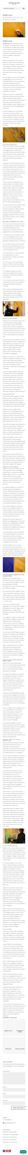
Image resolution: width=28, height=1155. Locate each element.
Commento (6, 1071)
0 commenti (13, 19)
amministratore (8, 17)
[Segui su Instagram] (7, 1151)
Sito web (5, 1100)
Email (5, 1093)
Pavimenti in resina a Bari (10, 1132)
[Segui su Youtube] (10, 1151)
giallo (5, 468)
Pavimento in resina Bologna (10, 1134)
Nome (5, 1087)
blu (11, 253)
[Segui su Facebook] (4, 1151)
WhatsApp (23, 1151)
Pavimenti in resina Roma (10, 1137)
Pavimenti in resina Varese (10, 1142)
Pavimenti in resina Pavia (9, 1139)
